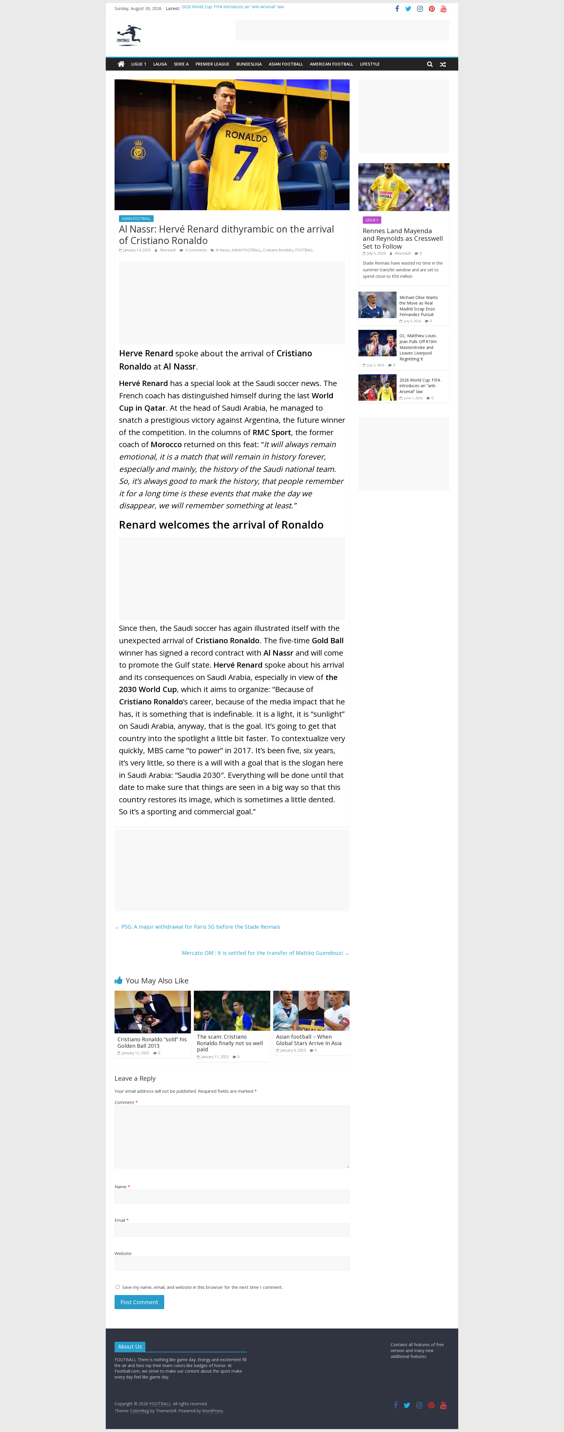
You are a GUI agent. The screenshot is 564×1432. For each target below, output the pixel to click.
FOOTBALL (304, 250)
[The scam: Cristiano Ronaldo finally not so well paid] (232, 994)
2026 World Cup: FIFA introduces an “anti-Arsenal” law (233, 8)
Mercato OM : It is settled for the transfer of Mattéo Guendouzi (266, 952)
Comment (126, 1102)
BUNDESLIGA (249, 64)
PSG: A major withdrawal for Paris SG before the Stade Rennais (197, 926)
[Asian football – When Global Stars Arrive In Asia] (311, 994)
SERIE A (181, 64)
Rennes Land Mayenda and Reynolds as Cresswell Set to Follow (403, 238)
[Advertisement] (342, 30)
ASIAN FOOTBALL (286, 64)
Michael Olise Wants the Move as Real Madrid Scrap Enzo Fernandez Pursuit (419, 306)
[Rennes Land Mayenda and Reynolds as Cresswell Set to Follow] (403, 166)
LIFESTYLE (370, 64)
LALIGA (160, 64)
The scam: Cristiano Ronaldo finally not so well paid (230, 1043)
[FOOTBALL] (121, 64)
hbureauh (168, 250)
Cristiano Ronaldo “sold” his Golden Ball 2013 (152, 1042)
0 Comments (195, 250)
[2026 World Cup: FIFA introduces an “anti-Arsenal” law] (377, 377)
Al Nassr (222, 250)
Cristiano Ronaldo (278, 250)
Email (122, 1220)
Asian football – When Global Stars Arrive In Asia (309, 1040)
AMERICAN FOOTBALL (331, 64)
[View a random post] (443, 64)
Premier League (212, 64)
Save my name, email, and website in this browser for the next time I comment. (202, 1287)
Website (123, 1253)
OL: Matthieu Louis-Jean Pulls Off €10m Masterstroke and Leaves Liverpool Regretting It (418, 347)
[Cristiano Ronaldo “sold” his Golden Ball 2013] (153, 994)
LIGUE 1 (138, 64)
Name (122, 1186)
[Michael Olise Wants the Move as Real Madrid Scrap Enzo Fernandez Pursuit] (377, 295)
